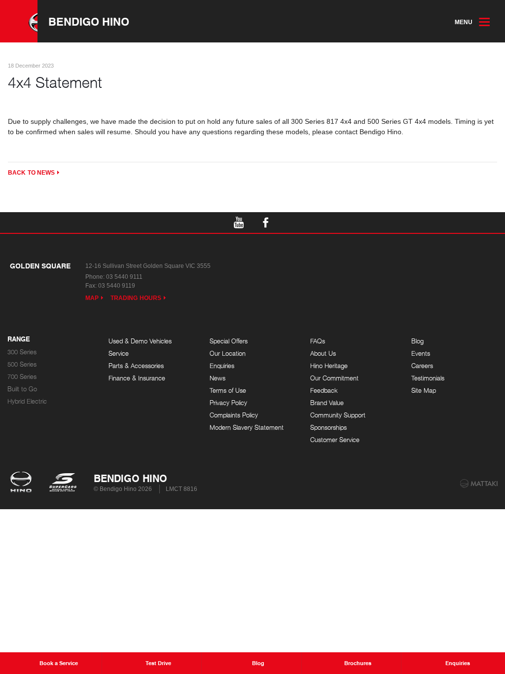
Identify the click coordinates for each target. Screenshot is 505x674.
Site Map (423, 390)
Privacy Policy (228, 403)
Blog (417, 341)
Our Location (228, 353)
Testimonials (427, 378)
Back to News (31, 172)
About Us (323, 353)
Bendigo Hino (88, 21)
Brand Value (327, 403)
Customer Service (335, 440)
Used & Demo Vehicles (140, 341)
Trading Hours (135, 298)
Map (92, 298)
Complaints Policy (234, 415)
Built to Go (22, 389)
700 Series (21, 376)
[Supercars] (62, 483)
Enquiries (222, 366)
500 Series (21, 364)
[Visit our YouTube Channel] (239, 222)
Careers (422, 366)
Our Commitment (334, 378)
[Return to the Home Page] (23, 483)
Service (118, 353)
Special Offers (229, 341)
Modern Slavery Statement (247, 427)
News (217, 378)
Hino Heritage (329, 366)
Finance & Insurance (136, 378)
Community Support (337, 415)
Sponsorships (328, 427)
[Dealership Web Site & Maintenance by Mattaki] (479, 483)
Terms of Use (228, 390)
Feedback (324, 390)
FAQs (317, 341)
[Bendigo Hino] (18, 21)
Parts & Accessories (136, 366)
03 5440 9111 (124, 276)
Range (18, 339)
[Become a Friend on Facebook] (265, 222)
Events (420, 353)
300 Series (21, 352)
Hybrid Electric (27, 401)
